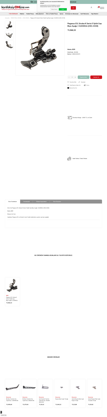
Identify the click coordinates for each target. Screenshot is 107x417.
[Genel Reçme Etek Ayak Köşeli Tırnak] (78, 387)
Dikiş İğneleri (40, 14)
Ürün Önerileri (57, 201)
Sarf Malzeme (85, 14)
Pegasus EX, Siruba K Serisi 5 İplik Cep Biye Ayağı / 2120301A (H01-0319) (12, 299)
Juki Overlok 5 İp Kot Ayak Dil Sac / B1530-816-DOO (44, 400)
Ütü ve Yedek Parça (52, 14)
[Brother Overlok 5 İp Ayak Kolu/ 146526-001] (28, 387)
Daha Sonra (54, 9)
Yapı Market (94, 14)
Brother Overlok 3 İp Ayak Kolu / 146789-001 (12, 399)
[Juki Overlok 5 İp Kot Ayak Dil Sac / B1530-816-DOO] (45, 387)
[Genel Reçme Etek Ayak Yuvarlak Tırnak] (94, 387)
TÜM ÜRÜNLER (13, 14)
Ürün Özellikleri (12, 201)
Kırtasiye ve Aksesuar (71, 14)
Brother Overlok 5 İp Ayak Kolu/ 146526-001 (28, 399)
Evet (63, 9)
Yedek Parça (30, 14)
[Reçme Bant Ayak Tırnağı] (61, 387)
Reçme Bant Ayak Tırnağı (61, 399)
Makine (22, 14)
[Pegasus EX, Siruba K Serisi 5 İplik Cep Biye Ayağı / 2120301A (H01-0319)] (12, 285)
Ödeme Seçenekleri (41, 201)
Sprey (61, 14)
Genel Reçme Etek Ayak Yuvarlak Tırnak (94, 399)
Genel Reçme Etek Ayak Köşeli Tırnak (78, 399)
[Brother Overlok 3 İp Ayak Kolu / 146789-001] (12, 387)
